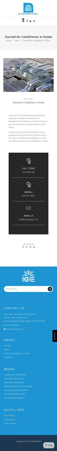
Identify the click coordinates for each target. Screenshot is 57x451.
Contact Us (8, 357)
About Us (7, 345)
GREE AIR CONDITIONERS (14, 378)
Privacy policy (9, 419)
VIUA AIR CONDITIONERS (13, 398)
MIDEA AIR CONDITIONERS (14, 382)
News (17, 40)
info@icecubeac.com (14, 329)
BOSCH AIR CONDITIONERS (14, 394)
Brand (6, 349)
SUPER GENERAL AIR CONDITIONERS (18, 386)
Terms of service (10, 423)
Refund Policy (9, 415)
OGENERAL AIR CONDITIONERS (16, 390)
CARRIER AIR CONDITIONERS (15, 375)
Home (8, 40)
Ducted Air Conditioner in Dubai (28, 102)
